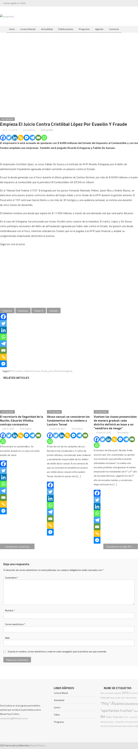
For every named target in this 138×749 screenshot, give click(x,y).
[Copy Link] (21, 138)
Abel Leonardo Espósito (111, 693)
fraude (44, 371)
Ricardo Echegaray (63, 371)
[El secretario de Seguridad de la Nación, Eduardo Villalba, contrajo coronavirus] (22, 394)
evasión (19, 371)
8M (102, 716)
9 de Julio (105, 698)
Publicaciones (65, 29)
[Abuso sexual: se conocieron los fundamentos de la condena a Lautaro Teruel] (69, 394)
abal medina (128, 726)
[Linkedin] (15, 138)
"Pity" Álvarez (112, 703)
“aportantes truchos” (116, 710)
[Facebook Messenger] (26, 138)
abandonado (116, 726)
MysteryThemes (37, 745)
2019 (125, 693)
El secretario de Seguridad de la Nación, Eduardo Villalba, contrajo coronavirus (21, 420)
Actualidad (47, 29)
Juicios (57, 707)
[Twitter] (9, 138)
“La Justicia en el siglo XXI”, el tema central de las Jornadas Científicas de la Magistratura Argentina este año (122, 546)
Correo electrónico (15, 624)
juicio (50, 371)
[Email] (38, 138)
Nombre (10, 610)
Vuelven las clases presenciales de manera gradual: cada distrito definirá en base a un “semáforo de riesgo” (115, 422)
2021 (123, 697)
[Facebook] (3, 138)
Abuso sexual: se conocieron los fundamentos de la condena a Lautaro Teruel (68, 420)
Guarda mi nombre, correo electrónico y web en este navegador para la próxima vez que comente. (57, 651)
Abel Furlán (115, 697)
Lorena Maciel (28, 29)
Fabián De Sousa (32, 371)
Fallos (57, 714)
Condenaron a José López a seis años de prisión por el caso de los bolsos (19, 546)
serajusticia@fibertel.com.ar (14, 718)
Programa (84, 29)
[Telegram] (32, 138)
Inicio (12, 29)
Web (7, 638)
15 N (125, 717)
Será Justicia (29, 130)
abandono (131, 703)
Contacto (114, 29)
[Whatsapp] (44, 138)
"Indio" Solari (112, 717)
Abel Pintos (131, 697)
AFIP (12, 371)
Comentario (11, 577)
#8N (121, 717)
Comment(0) (47, 130)
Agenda (99, 29)
